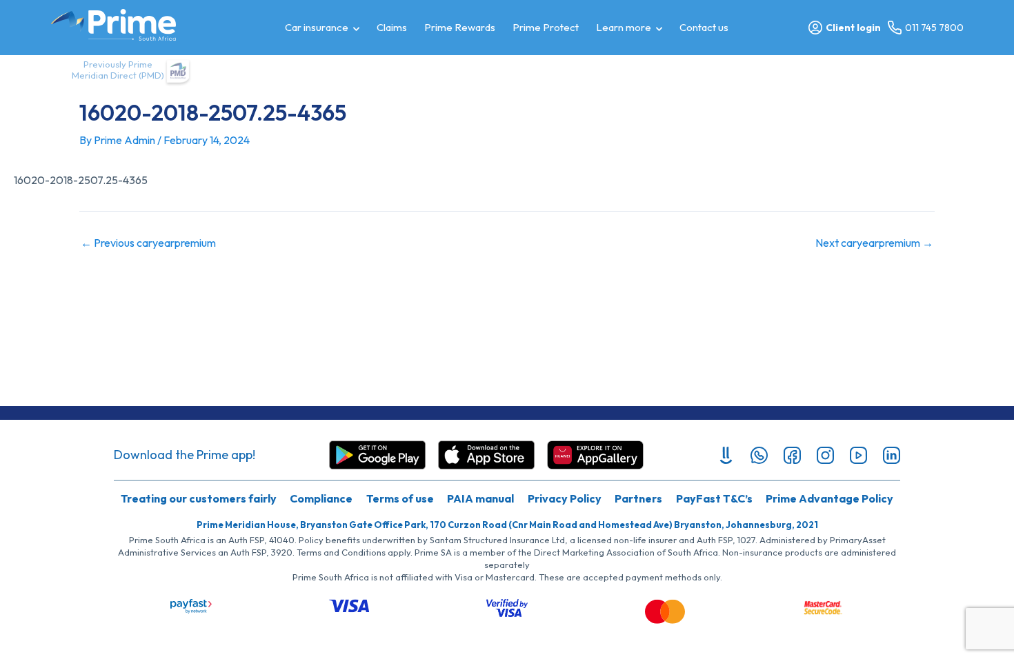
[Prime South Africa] (113, 25)
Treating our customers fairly (199, 498)
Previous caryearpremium (148, 242)
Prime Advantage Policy (829, 498)
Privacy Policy (565, 498)
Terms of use (400, 498)
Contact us (703, 27)
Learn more (623, 27)
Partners (638, 498)
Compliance (321, 498)
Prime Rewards (459, 27)
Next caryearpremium (874, 242)
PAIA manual (480, 498)
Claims (392, 27)
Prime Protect (546, 27)
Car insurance (316, 27)
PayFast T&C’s (714, 498)
